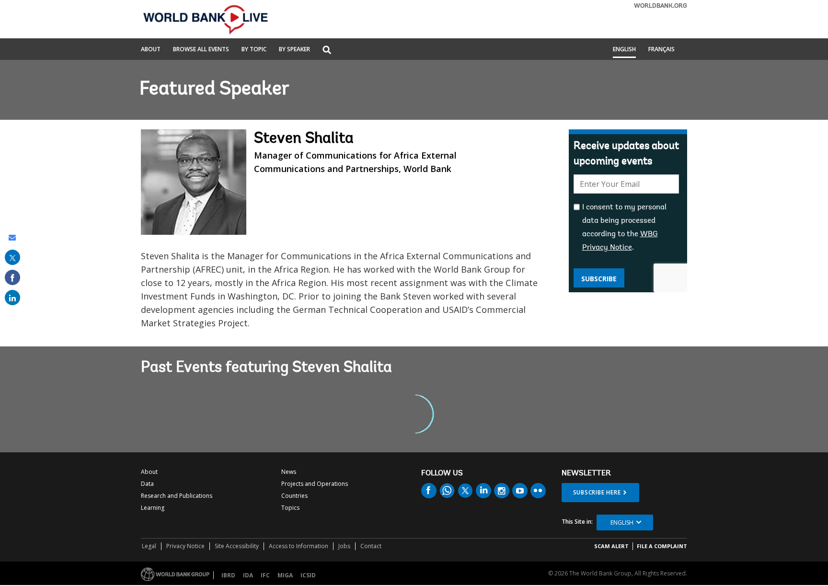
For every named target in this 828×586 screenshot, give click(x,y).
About (151, 49)
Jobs (344, 546)
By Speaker (294, 49)
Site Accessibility (237, 546)
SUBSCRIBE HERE (597, 492)
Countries (294, 496)
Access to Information (298, 546)
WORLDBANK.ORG (660, 6)
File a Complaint (662, 546)
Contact (370, 546)
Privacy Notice (185, 546)
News (288, 472)
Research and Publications (176, 496)
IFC (265, 575)
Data (147, 484)
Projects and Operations (314, 484)
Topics (290, 508)
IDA (248, 575)
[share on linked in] (12, 297)
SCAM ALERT (611, 546)
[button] (326, 51)
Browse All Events (201, 49)
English (624, 49)
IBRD (228, 575)
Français (661, 49)
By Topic (254, 49)
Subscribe (599, 278)
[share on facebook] (12, 277)
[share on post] (12, 257)
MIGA (285, 575)
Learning (152, 508)
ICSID (308, 575)
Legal (149, 546)
